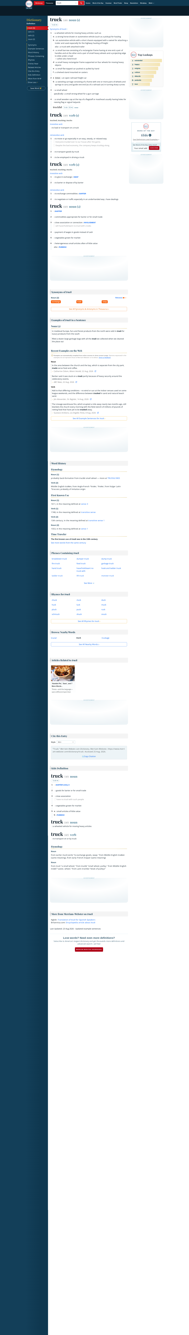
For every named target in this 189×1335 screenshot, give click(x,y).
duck (103, 600)
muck (103, 604)
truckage (105, 638)
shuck (79, 614)
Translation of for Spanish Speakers (76, 919)
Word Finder (118, 3)
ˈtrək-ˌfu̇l (67, 107)
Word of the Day (98, 3)
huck (54, 604)
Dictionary (34, 20)
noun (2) (74, 206)
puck (79, 609)
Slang (126, 3)
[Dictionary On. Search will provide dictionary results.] (44, 3)
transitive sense (88, 512)
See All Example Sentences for (88, 418)
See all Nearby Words (88, 644)
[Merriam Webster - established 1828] (29, 2)
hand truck (56, 568)
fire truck (56, 563)
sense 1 (84, 528)
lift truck (80, 575)
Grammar (109, 3)
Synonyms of (58, 29)
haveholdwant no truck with (85, 569)
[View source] (95, 371)
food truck (81, 563)
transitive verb (56, 124)
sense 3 (84, 504)
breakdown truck (59, 558)
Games (88, 3)
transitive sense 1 (96, 520)
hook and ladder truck (111, 568)
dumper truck (83, 558)
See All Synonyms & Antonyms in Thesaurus (88, 309)
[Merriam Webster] (146, 126)
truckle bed (113, 478)
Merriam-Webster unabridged (89, 949)
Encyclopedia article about (80, 922)
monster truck (107, 575)
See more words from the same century (68, 542)
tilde (144, 135)
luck (78, 604)
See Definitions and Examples (145, 139)
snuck (104, 614)
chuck (54, 600)
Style (53, 742)
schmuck (56, 614)
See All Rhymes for (88, 621)
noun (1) (74, 20)
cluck (79, 600)
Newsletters (134, 3)
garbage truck (107, 563)
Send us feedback (105, 357)
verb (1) (74, 115)
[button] (151, 3)
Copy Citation (90, 756)
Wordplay (143, 3)
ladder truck (57, 575)
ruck (103, 609)
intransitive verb (57, 135)
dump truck (106, 558)
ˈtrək (53, 24)
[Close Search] (76, 3)
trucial (54, 638)
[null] (150, 135)
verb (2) (74, 164)
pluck (54, 609)
